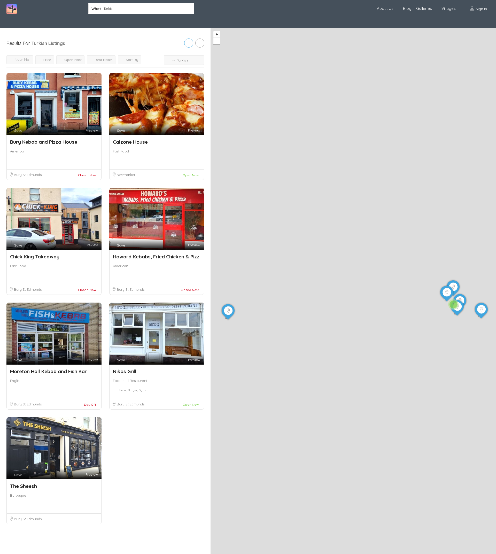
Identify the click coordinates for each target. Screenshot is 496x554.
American (17, 151)
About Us (385, 8)
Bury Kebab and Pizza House (43, 142)
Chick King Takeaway (34, 256)
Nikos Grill (124, 371)
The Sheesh (23, 486)
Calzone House (130, 142)
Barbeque (18, 495)
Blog (407, 8)
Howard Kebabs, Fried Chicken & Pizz (156, 256)
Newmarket (126, 175)
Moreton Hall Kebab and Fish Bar (48, 371)
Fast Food (121, 151)
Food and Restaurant (130, 381)
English (15, 381)
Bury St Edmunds (28, 175)
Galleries (424, 8)
